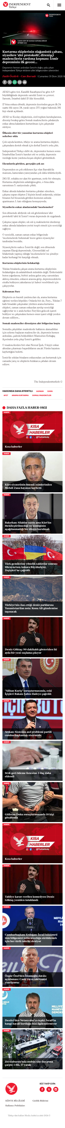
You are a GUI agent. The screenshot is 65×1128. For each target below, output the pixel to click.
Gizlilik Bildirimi (40, 1101)
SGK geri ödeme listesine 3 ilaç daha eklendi (28, 775)
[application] (32, 30)
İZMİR (50, 391)
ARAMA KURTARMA (20, 395)
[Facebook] (42, 1089)
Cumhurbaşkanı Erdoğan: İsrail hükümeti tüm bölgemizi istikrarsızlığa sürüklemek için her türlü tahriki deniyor (31, 938)
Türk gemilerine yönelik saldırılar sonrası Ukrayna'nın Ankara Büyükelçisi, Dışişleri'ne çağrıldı (31, 567)
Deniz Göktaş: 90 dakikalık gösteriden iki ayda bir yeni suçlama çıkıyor (31, 651)
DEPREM (40, 391)
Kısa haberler (13, 447)
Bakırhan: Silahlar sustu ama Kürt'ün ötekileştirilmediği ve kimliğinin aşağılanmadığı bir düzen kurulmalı (28, 526)
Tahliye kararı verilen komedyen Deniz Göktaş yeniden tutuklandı (29, 899)
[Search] (48, 5)
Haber (6, 412)
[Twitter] (49, 1089)
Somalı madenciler (41, 395)
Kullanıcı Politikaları (15, 1106)
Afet (6, 395)
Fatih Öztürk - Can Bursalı (19, 76)
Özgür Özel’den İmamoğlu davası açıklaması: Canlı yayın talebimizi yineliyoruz (26, 979)
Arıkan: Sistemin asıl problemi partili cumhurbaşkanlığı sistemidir (28, 734)
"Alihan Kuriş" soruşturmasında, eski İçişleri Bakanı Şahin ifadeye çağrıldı (28, 693)
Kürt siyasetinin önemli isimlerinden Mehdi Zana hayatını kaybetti (28, 487)
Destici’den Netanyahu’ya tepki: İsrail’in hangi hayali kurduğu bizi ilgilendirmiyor (31, 1022)
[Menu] (59, 5)
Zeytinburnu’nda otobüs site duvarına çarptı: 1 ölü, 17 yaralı (29, 1064)
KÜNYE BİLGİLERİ (15, 1101)
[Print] (24, 82)
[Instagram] (55, 1089)
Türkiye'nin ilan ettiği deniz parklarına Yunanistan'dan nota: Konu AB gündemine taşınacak (31, 608)
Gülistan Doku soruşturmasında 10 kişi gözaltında (29, 816)
